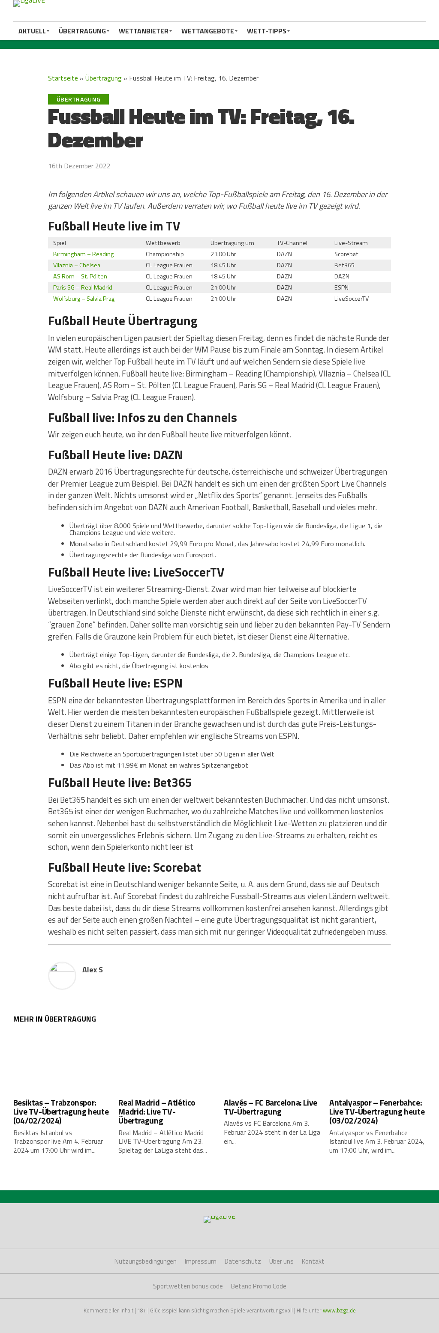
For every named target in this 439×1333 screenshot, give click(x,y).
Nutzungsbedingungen (145, 1261)
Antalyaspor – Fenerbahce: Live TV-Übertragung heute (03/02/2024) (376, 1111)
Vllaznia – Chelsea (76, 265)
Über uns (281, 1261)
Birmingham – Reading (83, 254)
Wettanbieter (143, 31)
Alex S (92, 969)
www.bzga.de (339, 1310)
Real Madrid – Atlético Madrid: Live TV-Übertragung (156, 1111)
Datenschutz (243, 1261)
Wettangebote (207, 31)
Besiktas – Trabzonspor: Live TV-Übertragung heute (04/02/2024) (60, 1111)
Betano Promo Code (258, 1286)
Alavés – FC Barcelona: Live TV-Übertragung (270, 1107)
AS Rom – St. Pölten (80, 276)
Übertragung (82, 31)
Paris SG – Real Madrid (82, 287)
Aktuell (32, 31)
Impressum (200, 1261)
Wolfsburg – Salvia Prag (83, 298)
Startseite (63, 78)
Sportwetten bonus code (188, 1286)
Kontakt (313, 1261)
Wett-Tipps (266, 31)
